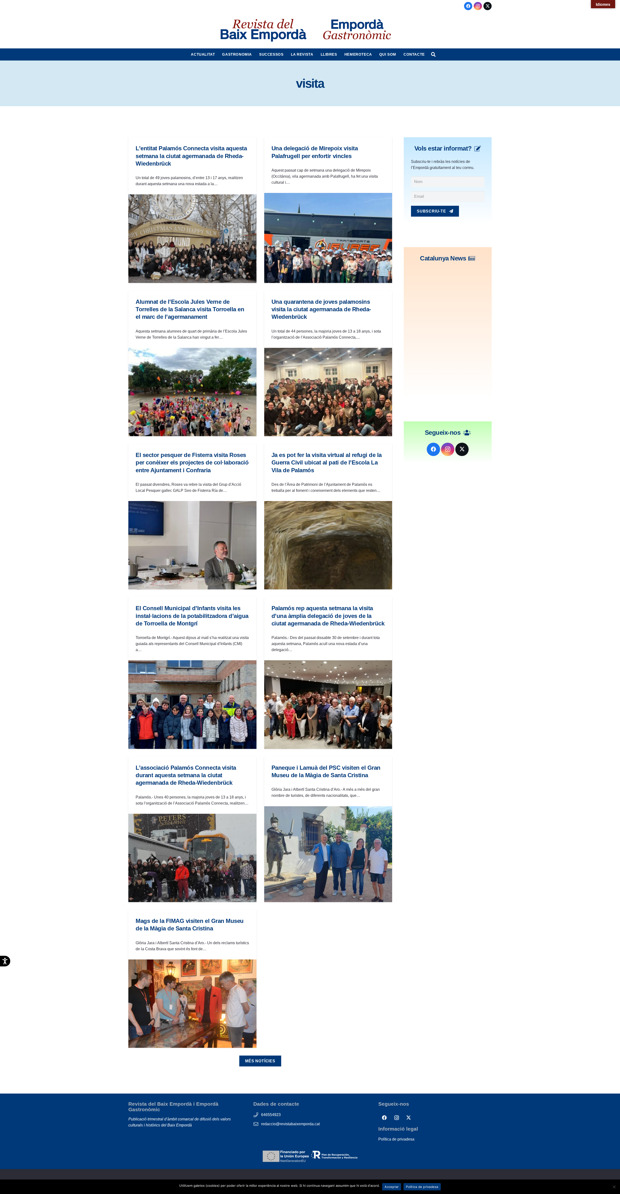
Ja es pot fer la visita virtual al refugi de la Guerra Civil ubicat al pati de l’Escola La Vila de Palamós (326, 462)
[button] (217, 54)
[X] (487, 6)
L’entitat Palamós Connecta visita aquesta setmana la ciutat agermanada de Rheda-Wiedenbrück (191, 156)
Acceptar (392, 1187)
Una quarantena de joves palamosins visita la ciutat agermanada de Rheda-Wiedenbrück (321, 309)
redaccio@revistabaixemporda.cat (290, 1124)
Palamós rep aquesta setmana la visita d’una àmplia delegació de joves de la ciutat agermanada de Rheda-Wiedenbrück (328, 615)
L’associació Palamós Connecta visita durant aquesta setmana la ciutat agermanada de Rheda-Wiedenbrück (186, 775)
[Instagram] (478, 6)
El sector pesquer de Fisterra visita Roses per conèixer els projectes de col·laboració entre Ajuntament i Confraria (192, 462)
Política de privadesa (396, 1139)
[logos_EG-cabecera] (357, 30)
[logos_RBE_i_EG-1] (263, 30)
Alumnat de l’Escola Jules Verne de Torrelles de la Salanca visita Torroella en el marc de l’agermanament (190, 309)
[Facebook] (468, 6)
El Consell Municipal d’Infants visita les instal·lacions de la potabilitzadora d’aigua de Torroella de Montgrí (192, 615)
